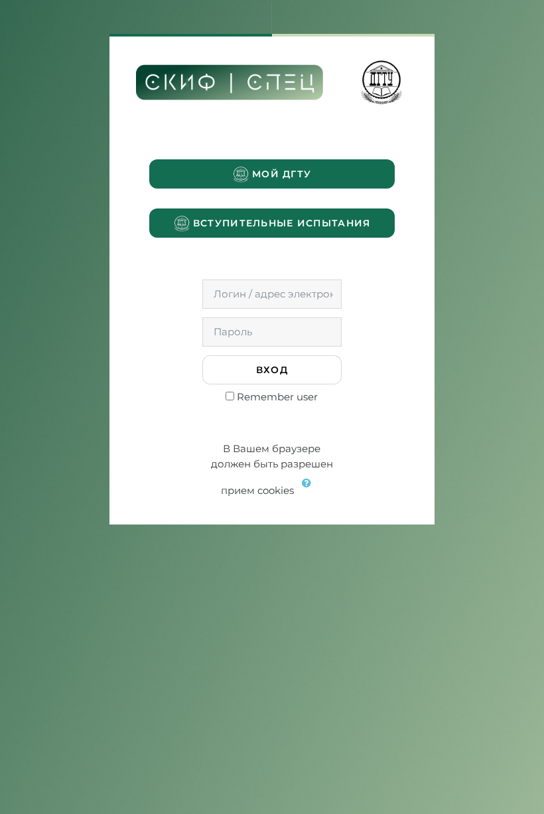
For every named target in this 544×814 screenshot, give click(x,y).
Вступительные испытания (280, 223)
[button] (310, 491)
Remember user (277, 396)
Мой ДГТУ (280, 174)
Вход (272, 370)
